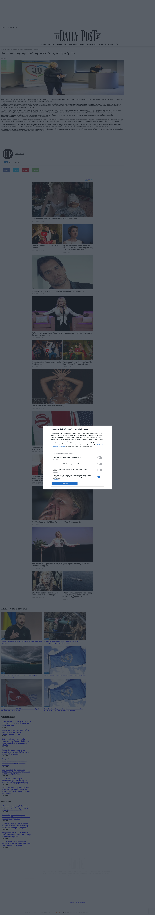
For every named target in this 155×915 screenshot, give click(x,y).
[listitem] (77, 454)
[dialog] (77, 457)
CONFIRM (64, 483)
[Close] (108, 429)
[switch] (99, 457)
